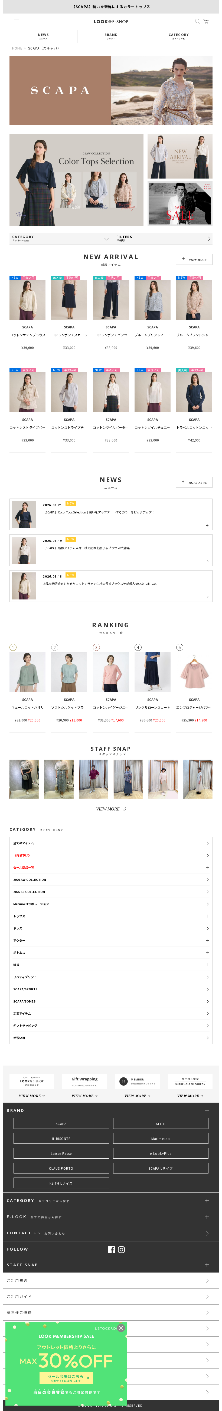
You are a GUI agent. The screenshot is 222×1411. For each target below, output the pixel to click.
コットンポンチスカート (69, 334)
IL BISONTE (61, 1138)
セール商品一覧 (23, 867)
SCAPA (61, 1124)
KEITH (161, 1124)
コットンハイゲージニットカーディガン (122, 707)
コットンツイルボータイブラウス (117, 427)
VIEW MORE (198, 259)
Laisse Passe (61, 1153)
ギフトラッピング (25, 1025)
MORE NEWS (198, 482)
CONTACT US (36, 1233)
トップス (19, 916)
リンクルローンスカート (152, 707)
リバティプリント (25, 977)
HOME (17, 48)
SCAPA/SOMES (24, 1001)
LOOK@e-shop (111, 22)
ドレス (17, 928)
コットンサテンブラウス (27, 334)
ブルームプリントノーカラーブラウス (162, 334)
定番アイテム (22, 1013)
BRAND (111, 36)
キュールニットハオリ (27, 707)
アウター (19, 940)
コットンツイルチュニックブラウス (161, 427)
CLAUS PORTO (61, 1168)
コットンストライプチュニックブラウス (80, 427)
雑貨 (16, 964)
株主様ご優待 (19, 1312)
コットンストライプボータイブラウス (37, 427)
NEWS (43, 36)
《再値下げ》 (22, 855)
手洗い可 (19, 1038)
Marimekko (160, 1138)
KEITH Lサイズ (61, 1183)
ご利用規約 (17, 1280)
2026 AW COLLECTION (29, 879)
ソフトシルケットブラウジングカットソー (82, 707)
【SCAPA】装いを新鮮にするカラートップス (111, 6)
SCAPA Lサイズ (161, 1168)
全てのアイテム (23, 843)
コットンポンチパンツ (110, 334)
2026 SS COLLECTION (29, 891)
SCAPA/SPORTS (25, 989)
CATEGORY (179, 36)
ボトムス (19, 952)
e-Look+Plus (160, 1153)
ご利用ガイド (19, 1296)
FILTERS (124, 238)
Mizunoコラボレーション (31, 904)
